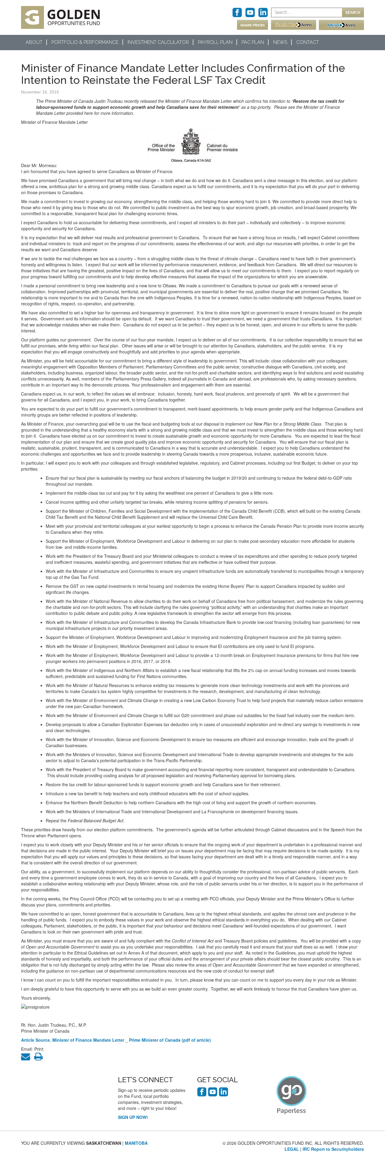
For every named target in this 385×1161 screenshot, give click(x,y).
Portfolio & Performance (85, 42)
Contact (307, 42)
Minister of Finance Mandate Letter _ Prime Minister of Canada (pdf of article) (131, 1040)
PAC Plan (253, 42)
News (280, 42)
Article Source (35, 1040)
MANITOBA (136, 1143)
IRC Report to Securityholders (333, 1149)
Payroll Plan (215, 42)
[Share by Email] (27, 1058)
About (34, 42)
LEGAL (292, 1149)
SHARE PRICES (252, 25)
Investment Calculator (158, 42)
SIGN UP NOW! (133, 1117)
